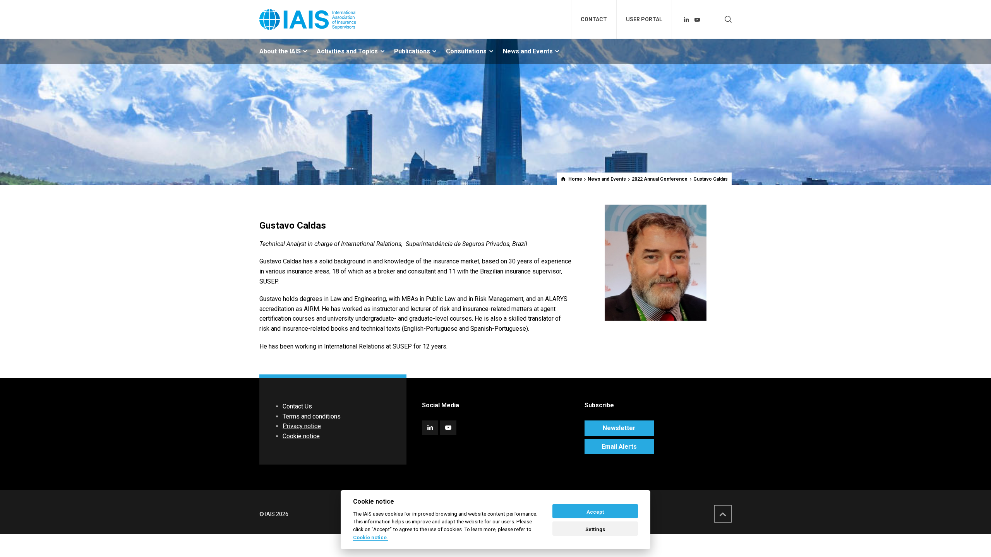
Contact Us (297, 406)
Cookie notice (301, 436)
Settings (595, 529)
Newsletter (619, 428)
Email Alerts (619, 446)
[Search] (727, 19)
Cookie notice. (370, 537)
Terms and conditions (312, 416)
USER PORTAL (644, 19)
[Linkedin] (687, 20)
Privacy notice (302, 426)
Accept (595, 512)
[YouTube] (697, 20)
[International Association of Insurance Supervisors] (307, 19)
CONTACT (594, 19)
